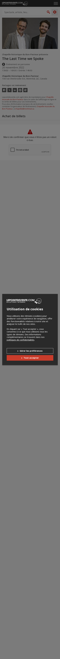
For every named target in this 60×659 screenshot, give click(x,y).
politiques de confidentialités (20, 339)
